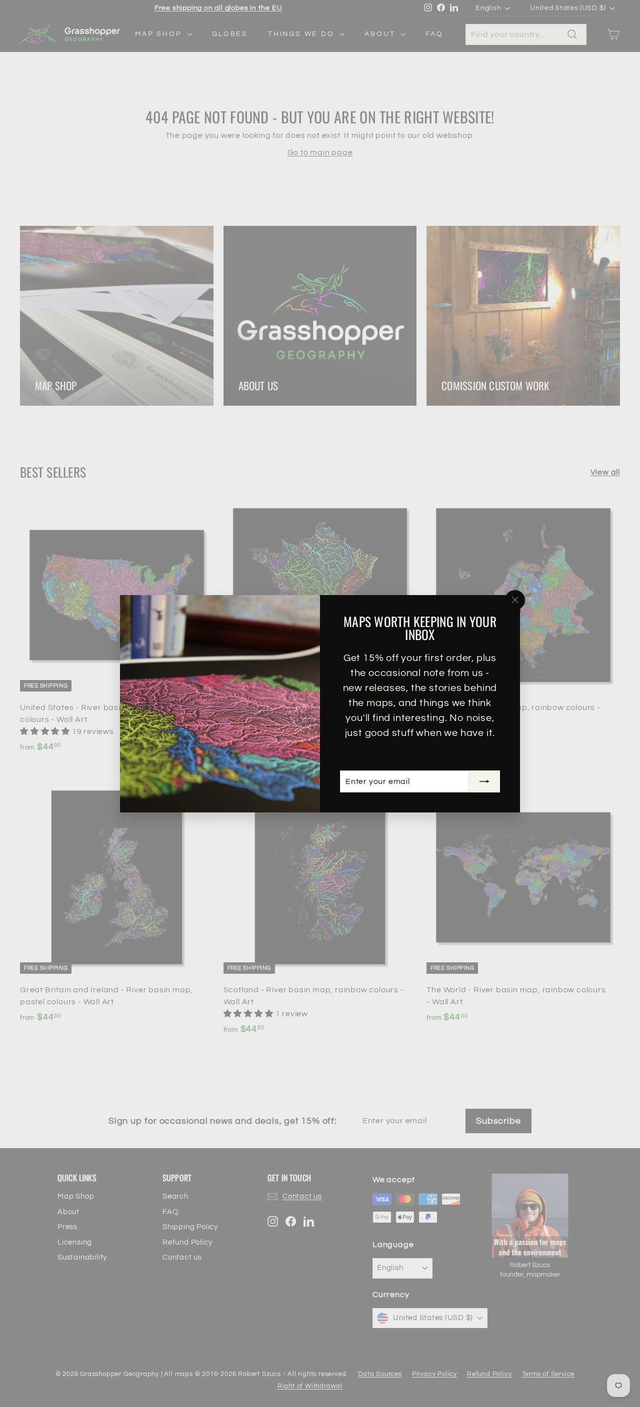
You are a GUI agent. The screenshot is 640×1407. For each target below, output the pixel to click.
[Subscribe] (484, 781)
